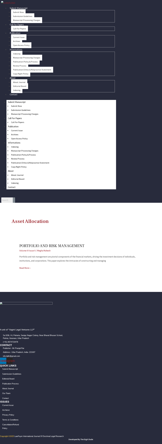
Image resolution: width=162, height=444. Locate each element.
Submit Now (18, 12)
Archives (16, 41)
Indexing (17, 53)
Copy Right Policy (20, 73)
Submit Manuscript (18, 8)
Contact (13, 94)
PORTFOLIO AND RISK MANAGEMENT (51, 245)
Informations (16, 49)
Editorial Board (19, 86)
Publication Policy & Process (25, 61)
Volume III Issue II (27, 250)
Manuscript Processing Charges (26, 20)
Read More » (24, 267)
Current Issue (19, 37)
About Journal (19, 82)
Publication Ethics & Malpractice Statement (32, 69)
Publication (15, 33)
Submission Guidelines (22, 16)
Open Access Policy (21, 45)
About (12, 77)
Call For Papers (17, 24)
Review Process (19, 65)
